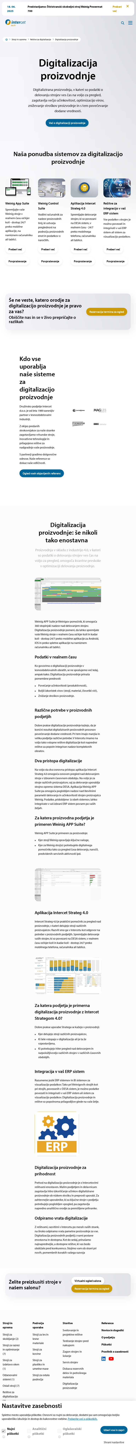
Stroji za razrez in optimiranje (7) (11, 1349)
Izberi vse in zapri (114, 1430)
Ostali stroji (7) (11, 1385)
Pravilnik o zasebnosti (114, 1351)
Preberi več (15, 249)
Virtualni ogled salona (88, 1281)
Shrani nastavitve (114, 1442)
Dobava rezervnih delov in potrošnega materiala (74, 1373)
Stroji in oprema (19, 39)
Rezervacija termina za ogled (106, 311)
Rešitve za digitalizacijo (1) (10, 1396)
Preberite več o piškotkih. (82, 1419)
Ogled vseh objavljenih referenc (42, 473)
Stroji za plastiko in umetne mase (41, 1364)
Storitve (68, 1323)
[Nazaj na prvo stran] (14, 23)
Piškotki (106, 1344)
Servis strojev (70, 1362)
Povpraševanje (17, 261)
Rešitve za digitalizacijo (40, 39)
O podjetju (108, 1337)
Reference (107, 1323)
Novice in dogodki (112, 1330)
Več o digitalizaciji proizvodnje (67, 123)
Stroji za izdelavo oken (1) (11, 1364)
